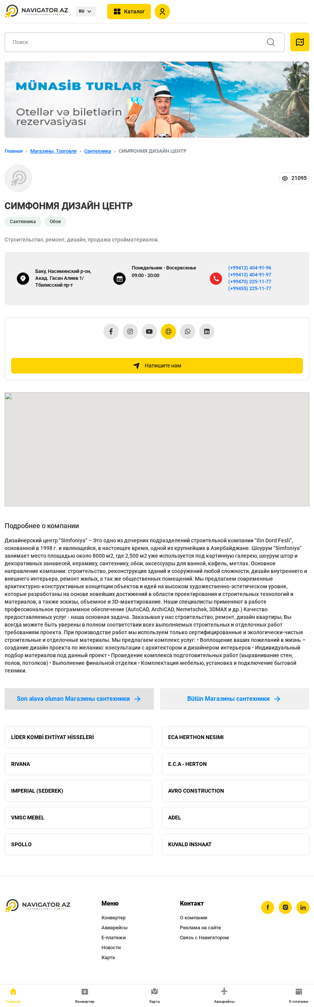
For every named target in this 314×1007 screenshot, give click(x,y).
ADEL (174, 817)
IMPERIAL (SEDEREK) (37, 791)
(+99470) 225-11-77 (249, 281)
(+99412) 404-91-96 (249, 268)
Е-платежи (113, 937)
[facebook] (267, 907)
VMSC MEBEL (27, 817)
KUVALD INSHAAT (190, 844)
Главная (14, 151)
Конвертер (113, 917)
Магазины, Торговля (53, 151)
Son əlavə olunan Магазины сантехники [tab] (73, 698)
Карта (108, 957)
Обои (55, 221)
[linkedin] (302, 907)
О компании (193, 917)
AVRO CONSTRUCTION (196, 791)
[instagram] (285, 907)
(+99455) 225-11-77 (249, 288)
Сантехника (97, 151)
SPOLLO (21, 844)
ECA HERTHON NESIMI (196, 737)
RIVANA (20, 764)
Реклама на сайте (200, 927)
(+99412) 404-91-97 (249, 274)
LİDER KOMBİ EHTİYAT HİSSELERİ (52, 737)
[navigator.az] (37, 906)
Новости (111, 947)
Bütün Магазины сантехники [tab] (228, 698)
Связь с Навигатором (204, 937)
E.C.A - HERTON (187, 764)
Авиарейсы (114, 927)
